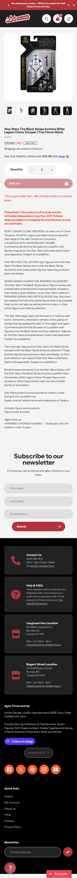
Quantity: (16, 169)
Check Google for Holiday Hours (43, 644)
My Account (11, 802)
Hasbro (8, 136)
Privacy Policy (12, 827)
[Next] (68, 5)
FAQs (7, 814)
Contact (9, 821)
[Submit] (68, 852)
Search (8, 796)
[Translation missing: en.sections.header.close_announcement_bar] (74, 5)
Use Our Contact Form (42, 565)
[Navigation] (68, 18)
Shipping (9, 148)
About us (10, 808)
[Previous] (9, 5)
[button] (10, 868)
